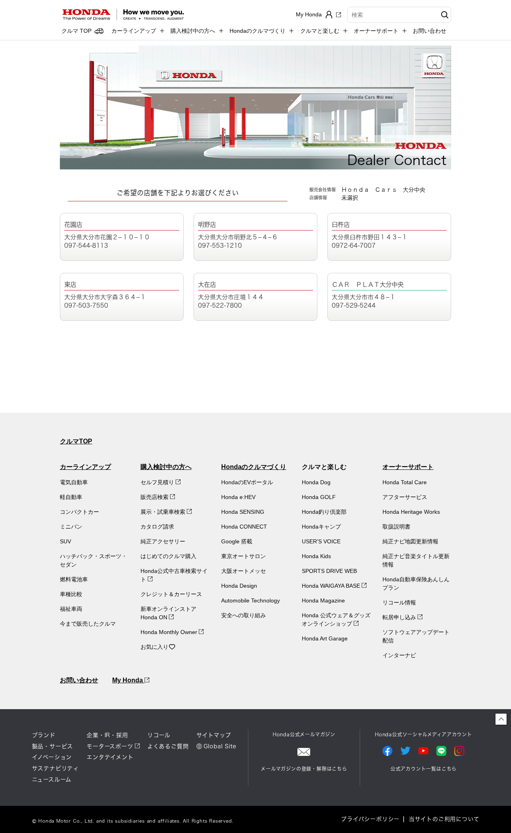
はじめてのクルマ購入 (168, 556)
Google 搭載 (236, 541)
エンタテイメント (110, 757)
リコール (158, 735)
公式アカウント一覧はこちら (423, 768)
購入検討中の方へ (166, 466)
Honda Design (239, 586)
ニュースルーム (52, 779)
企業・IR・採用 (107, 735)
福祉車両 (71, 609)
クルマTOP (76, 441)
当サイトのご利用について (444, 819)
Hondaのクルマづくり (253, 466)
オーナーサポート (408, 466)
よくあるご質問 (168, 746)
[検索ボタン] (444, 14)
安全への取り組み (243, 615)
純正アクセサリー (163, 541)
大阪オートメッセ (243, 571)
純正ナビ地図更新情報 (410, 541)
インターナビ (399, 655)
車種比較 (71, 594)
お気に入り (154, 647)
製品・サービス (52, 746)
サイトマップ (213, 735)
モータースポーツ (110, 746)
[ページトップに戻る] (501, 719)
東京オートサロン (243, 556)
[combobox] (399, 14)
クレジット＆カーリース (171, 594)
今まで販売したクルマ (88, 623)
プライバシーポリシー (370, 819)
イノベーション (52, 757)
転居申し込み (400, 617)
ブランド (43, 735)
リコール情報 (399, 602)
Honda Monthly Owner (170, 632)
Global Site (220, 746)
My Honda (128, 680)
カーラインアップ (85, 466)
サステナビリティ (55, 768)
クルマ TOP (76, 31)
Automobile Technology (250, 600)
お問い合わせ (429, 31)
